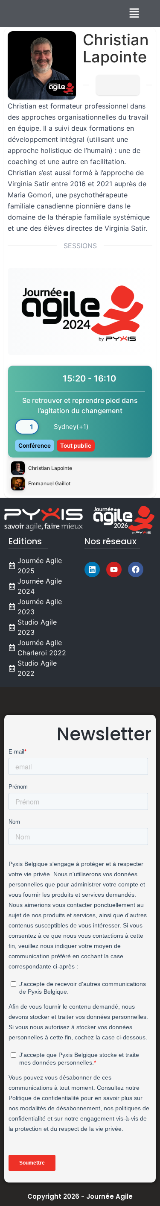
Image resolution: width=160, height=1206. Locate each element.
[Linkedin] (92, 569)
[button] (134, 13)
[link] (80, 429)
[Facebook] (135, 569)
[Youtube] (114, 569)
